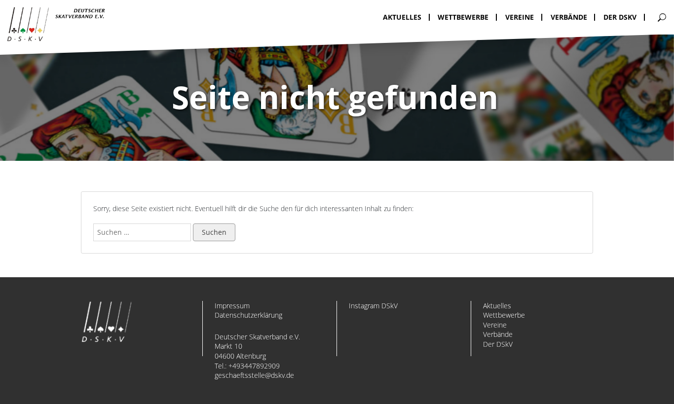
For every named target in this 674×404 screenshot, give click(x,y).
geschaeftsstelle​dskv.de (254, 375)
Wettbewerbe (504, 315)
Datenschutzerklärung (248, 315)
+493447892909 (254, 365)
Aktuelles (497, 305)
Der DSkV (498, 344)
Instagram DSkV (373, 305)
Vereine (495, 325)
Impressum (232, 305)
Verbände (498, 334)
